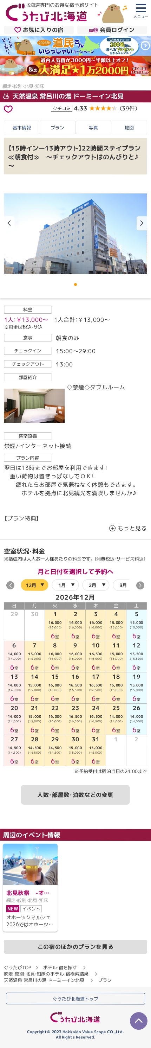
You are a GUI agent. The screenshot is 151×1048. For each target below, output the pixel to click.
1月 (62, 585)
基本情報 (22, 127)
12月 (31, 585)
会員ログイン (117, 30)
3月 (123, 585)
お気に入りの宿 (43, 30)
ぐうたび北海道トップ (75, 999)
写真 (93, 127)
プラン (57, 127)
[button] (142, 223)
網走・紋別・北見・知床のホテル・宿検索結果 (46, 974)
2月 (92, 585)
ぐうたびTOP (17, 967)
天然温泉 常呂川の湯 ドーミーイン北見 (67, 96)
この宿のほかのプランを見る (75, 947)
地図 (129, 127)
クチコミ (62, 108)
